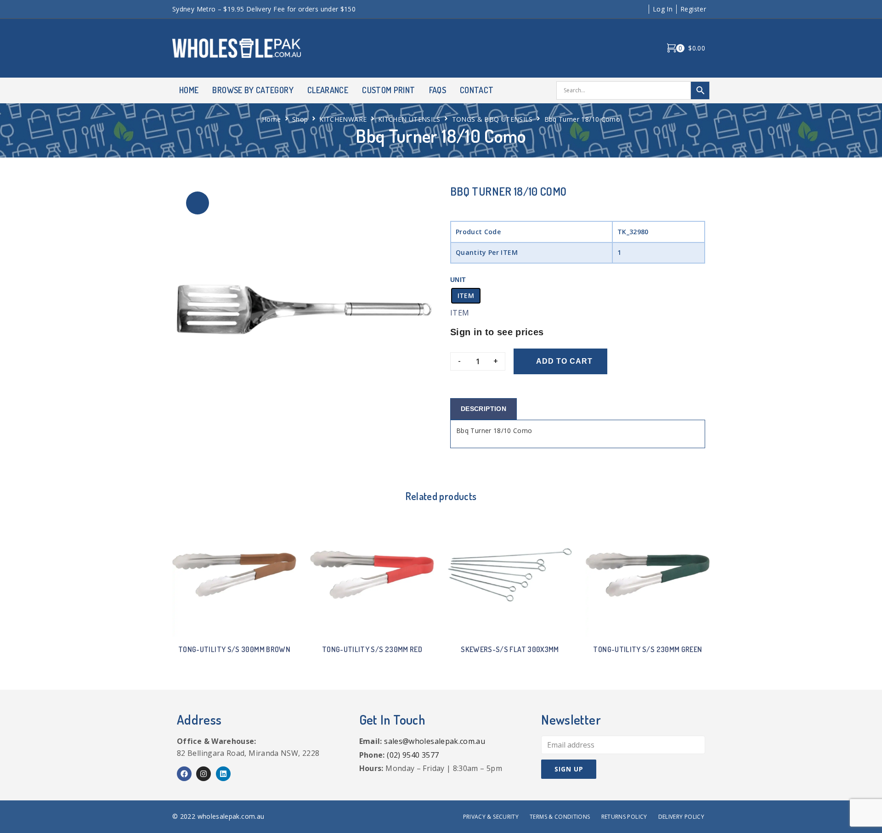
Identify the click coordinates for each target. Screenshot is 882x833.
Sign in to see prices (497, 332)
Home (271, 119)
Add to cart (564, 361)
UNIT (458, 279)
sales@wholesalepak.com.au (434, 741)
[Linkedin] (223, 773)
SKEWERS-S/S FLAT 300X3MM (510, 649)
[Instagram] (203, 773)
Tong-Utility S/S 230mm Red (372, 649)
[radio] (466, 296)
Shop (300, 119)
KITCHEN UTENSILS (409, 119)
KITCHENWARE (343, 119)
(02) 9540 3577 (413, 755)
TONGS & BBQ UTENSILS (492, 119)
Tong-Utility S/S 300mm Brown (234, 649)
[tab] (483, 409)
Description (483, 408)
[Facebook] (184, 773)
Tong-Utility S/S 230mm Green (647, 649)
